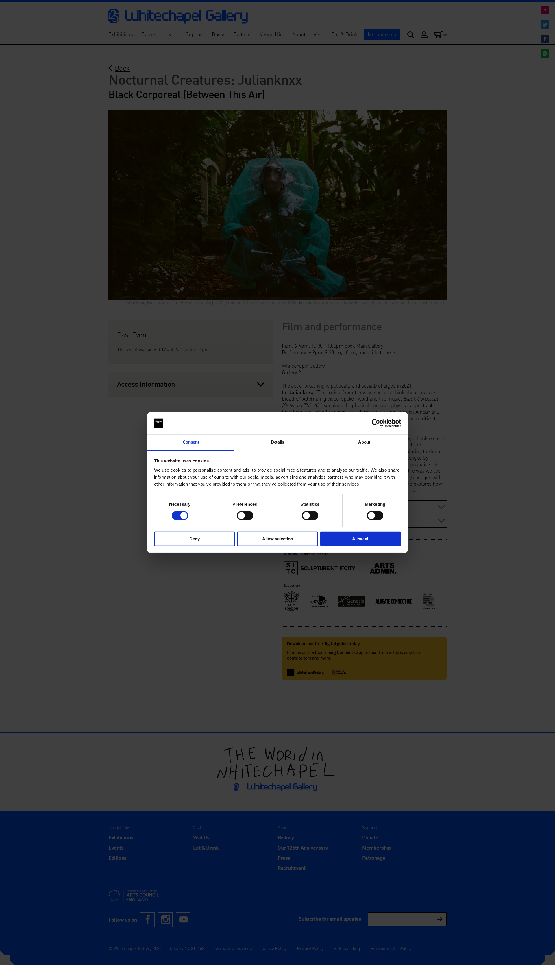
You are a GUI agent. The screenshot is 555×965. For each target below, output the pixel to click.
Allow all (360, 538)
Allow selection (277, 538)
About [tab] (364, 442)
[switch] (245, 515)
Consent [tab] (191, 442)
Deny (194, 538)
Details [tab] (277, 442)
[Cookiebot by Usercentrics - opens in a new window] (376, 423)
